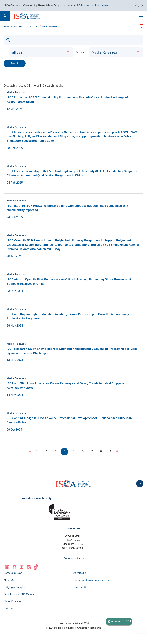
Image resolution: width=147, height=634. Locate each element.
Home (7, 27)
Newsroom (32, 27)
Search (14, 63)
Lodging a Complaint (15, 587)
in (5, 51)
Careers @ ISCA (13, 572)
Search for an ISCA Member (19, 594)
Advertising (80, 572)
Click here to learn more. (94, 5)
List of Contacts (12, 601)
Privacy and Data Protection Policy (93, 580)
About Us (18, 27)
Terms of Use (81, 587)
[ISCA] (26, 16)
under (81, 51)
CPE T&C (9, 608)
